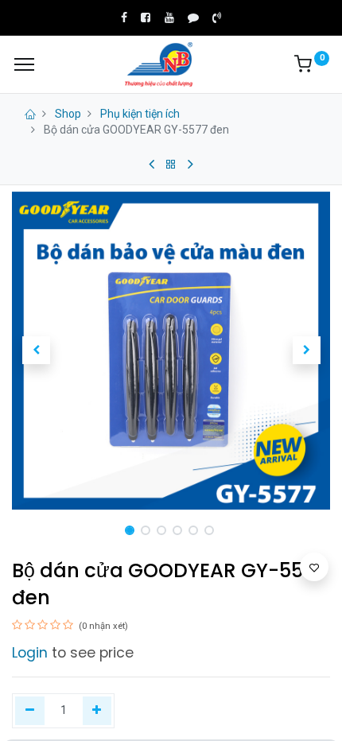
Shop (68, 113)
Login (30, 652)
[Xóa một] (30, 710)
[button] (36, 350)
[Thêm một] (97, 710)
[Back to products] (171, 164)
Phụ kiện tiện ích (140, 113)
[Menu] (24, 64)
